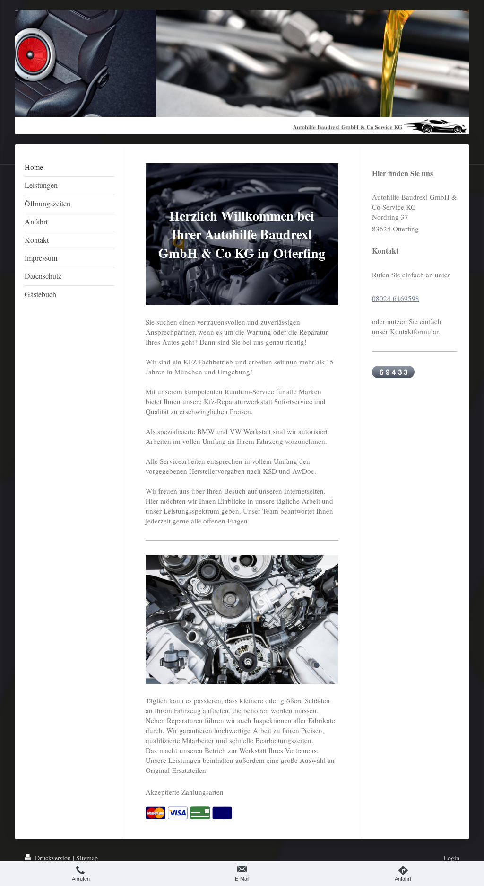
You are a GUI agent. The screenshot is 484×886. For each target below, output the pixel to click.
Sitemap (87, 857)
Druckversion (53, 857)
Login (451, 857)
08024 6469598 (395, 298)
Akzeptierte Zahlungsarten (185, 792)
